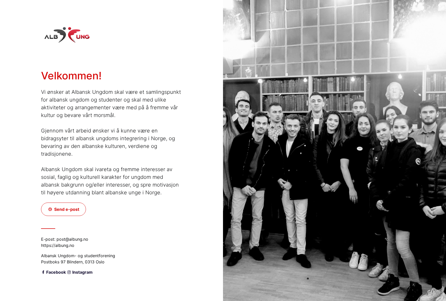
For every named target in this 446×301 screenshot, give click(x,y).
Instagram (82, 272)
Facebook (55, 272)
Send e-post (66, 209)
